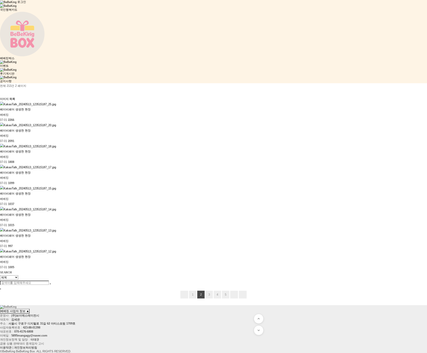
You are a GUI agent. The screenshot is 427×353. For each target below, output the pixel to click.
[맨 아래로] (259, 330)
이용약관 (6, 347)
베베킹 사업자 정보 (14, 311)
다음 (234, 294)
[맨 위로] (259, 319)
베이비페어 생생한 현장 (15, 109)
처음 (184, 294)
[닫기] (0, 288)
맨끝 (243, 294)
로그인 (21, 2)
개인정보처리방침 (25, 347)
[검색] (2, 92)
